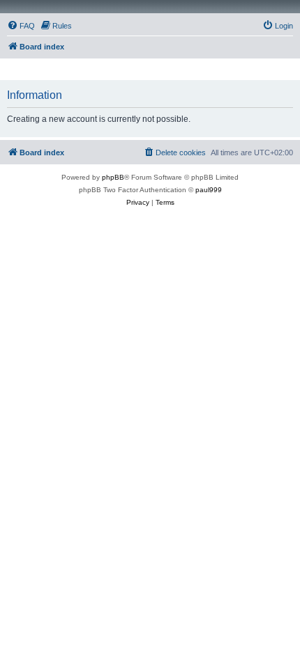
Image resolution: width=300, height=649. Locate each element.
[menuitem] (21, 25)
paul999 (208, 190)
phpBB (113, 177)
